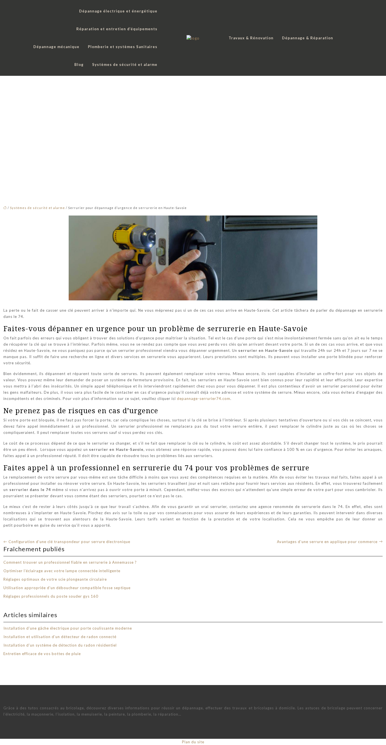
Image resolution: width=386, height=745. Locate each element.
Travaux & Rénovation (251, 38)
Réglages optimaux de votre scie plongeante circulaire (55, 579)
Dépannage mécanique (56, 46)
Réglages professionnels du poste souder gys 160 (50, 596)
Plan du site (193, 742)
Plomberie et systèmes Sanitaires (122, 46)
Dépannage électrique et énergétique (118, 11)
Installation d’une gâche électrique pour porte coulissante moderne (67, 628)
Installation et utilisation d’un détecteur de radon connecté (59, 636)
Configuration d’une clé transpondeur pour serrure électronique (69, 541)
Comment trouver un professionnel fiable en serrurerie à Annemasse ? (70, 562)
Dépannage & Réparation (307, 38)
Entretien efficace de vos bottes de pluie (42, 653)
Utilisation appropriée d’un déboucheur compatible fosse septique (67, 587)
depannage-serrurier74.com (203, 398)
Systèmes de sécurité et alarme (124, 64)
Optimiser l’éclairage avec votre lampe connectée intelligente (61, 571)
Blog (79, 64)
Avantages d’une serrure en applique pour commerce (327, 541)
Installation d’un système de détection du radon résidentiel (60, 645)
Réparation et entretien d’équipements (116, 29)
